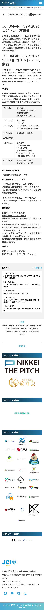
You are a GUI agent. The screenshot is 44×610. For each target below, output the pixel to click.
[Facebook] (19, 593)
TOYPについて (12, 8)
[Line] (5, 593)
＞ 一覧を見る (37, 268)
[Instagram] (25, 593)
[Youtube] (12, 593)
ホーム (4, 8)
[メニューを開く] (40, 3)
